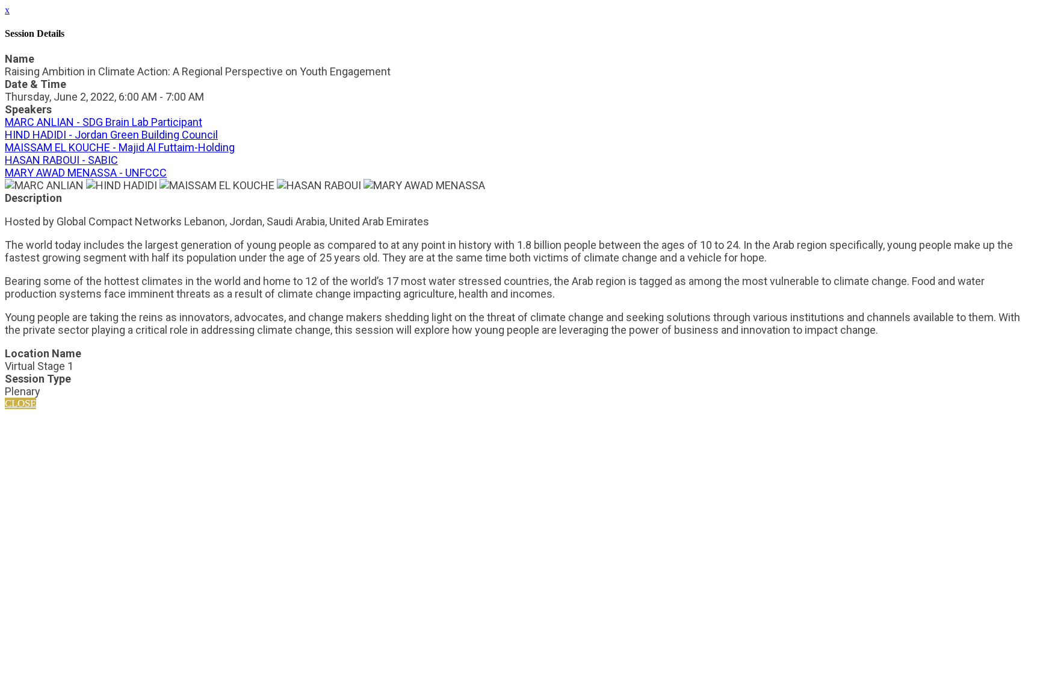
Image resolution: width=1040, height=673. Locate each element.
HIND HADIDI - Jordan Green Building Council (111, 134)
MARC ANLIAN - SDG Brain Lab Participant (103, 122)
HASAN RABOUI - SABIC (61, 160)
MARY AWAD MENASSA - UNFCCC (86, 172)
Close (20, 403)
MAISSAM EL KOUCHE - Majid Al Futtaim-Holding (120, 147)
